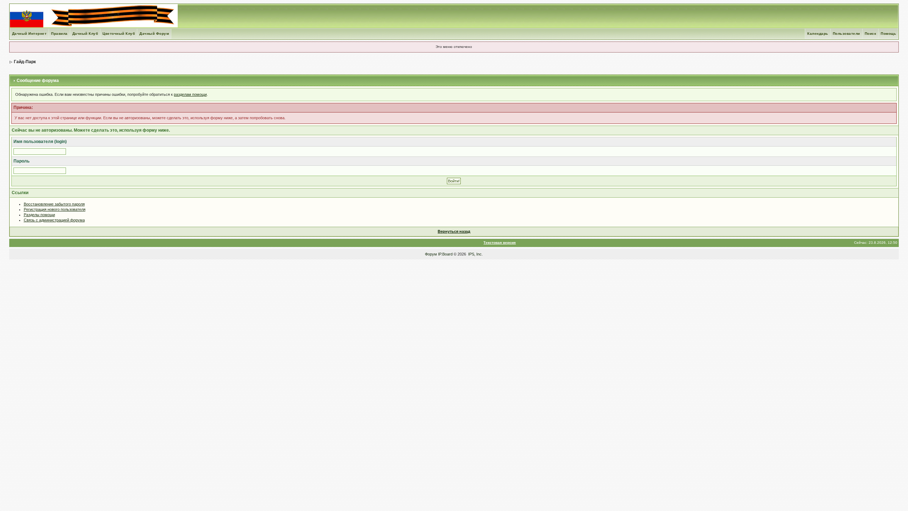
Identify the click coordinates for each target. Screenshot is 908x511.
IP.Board (445, 254)
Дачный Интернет (29, 33)
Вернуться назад (454, 231)
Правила (59, 33)
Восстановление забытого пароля (54, 204)
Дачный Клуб (85, 33)
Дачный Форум (154, 33)
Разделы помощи (39, 215)
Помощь (888, 33)
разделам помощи (190, 94)
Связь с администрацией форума (54, 220)
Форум (431, 254)
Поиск (870, 33)
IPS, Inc (475, 254)
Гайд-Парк (25, 61)
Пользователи (846, 33)
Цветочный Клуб (119, 33)
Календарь (817, 33)
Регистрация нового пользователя (54, 209)
